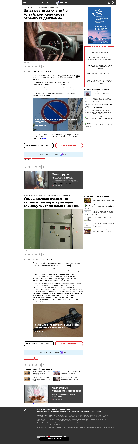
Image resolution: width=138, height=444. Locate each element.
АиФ (38, 250)
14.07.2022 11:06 (28, 7)
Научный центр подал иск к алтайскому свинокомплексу (69, 378)
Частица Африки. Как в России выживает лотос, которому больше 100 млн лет (102, 100)
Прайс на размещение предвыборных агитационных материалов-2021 (58, 411)
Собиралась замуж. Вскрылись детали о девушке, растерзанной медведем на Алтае (102, 112)
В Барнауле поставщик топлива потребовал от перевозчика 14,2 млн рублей (41, 379)
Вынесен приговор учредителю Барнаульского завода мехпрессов (41, 373)
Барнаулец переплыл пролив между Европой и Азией (99, 74)
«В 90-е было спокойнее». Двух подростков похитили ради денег (102, 218)
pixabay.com (27, 62)
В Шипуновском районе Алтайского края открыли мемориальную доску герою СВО (99, 81)
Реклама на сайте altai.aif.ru (61, 409)
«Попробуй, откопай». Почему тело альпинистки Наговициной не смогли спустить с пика (102, 93)
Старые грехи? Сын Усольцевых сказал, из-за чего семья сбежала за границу (102, 118)
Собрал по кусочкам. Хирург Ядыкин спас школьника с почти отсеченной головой (103, 206)
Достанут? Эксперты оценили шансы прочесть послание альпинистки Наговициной (103, 225)
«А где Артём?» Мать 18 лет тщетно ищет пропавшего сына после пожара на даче (102, 106)
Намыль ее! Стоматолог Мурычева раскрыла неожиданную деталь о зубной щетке (102, 124)
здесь (43, 138)
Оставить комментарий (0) (69, 145)
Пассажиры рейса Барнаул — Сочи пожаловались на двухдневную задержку (99, 66)
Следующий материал (54, 438)
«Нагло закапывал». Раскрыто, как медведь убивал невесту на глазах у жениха (102, 212)
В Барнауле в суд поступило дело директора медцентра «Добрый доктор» (57, 326)
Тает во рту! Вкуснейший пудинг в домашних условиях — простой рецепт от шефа (102, 231)
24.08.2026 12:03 (28, 195)
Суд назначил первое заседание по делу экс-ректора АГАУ (70, 372)
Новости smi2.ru (30, 190)
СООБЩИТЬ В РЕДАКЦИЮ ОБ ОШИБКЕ (91, 411)
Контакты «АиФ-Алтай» (43, 409)
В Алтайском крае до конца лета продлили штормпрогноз (99, 51)
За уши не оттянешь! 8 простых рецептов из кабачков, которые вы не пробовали (103, 200)
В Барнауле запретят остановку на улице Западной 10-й (55, 120)
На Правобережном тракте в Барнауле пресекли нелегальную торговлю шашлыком (99, 59)
